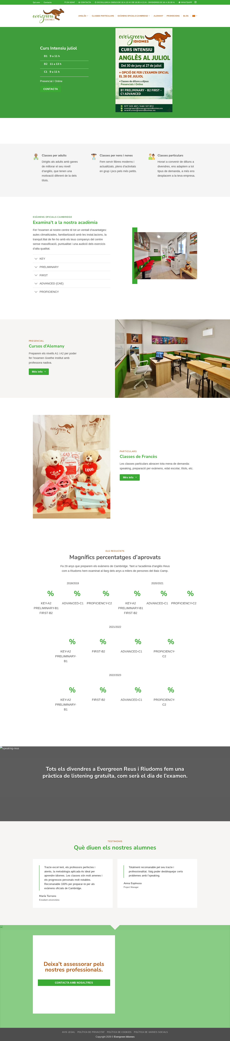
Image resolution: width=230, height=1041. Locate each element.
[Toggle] (36, 258)
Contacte (47, 2)
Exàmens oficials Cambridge (133, 16)
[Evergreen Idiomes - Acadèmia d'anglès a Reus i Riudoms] (48, 16)
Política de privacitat (91, 1032)
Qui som (36, 2)
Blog (186, 16)
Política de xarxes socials (151, 1032)
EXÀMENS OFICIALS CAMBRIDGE (52, 217)
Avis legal (68, 1032)
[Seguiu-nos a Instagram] (195, 2)
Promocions (173, 16)
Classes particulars (103, 16)
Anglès (82, 16)
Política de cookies (119, 1032)
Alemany (158, 16)
